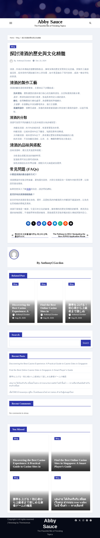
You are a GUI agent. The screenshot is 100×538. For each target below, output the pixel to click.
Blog (13, 47)
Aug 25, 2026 (76, 318)
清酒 (28, 189)
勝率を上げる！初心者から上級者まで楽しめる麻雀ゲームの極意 (78, 311)
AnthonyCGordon (24, 61)
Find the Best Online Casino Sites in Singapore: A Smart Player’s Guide (41, 370)
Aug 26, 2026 (20, 318)
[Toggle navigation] (11, 23)
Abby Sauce (50, 21)
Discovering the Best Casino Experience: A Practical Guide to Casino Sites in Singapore (48, 364)
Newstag (12, 523)
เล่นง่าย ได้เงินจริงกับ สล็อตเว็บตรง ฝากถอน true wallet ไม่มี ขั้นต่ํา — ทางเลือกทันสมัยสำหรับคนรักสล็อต (70, 504)
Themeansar (24, 523)
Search (16, 334)
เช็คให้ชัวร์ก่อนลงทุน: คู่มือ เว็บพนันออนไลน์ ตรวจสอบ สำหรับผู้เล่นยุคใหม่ (41, 392)
